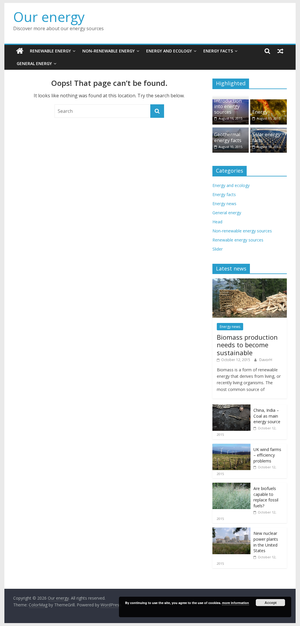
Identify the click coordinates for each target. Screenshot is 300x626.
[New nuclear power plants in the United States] (231, 530)
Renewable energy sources (237, 240)
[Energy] (268, 102)
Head (217, 221)
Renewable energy (50, 51)
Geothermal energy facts (227, 137)
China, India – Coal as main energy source (266, 415)
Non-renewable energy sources (242, 231)
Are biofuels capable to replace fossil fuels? (265, 497)
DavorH (265, 359)
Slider (217, 249)
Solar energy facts (266, 137)
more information (235, 603)
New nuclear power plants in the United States (265, 541)
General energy (34, 63)
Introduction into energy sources (228, 106)
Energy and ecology (169, 51)
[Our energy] (19, 51)
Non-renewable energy (108, 51)
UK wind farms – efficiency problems (267, 455)
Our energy (49, 17)
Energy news (224, 203)
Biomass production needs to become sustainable (247, 345)
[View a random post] (280, 51)
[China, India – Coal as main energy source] (231, 407)
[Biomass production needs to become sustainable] (249, 281)
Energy (260, 112)
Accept (271, 602)
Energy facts (218, 51)
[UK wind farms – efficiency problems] (231, 447)
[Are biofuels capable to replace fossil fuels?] (231, 486)
